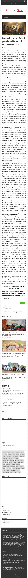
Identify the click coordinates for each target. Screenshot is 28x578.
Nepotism (21, 466)
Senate (8, 470)
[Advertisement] (14, 488)
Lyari (17, 466)
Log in (4, 508)
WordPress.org (6, 514)
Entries (6, 510)
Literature (18, 464)
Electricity (17, 460)
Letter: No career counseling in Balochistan (13, 307)
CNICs (17, 454)
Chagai (9, 454)
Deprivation (9, 456)
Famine (21, 460)
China (13, 454)
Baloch (13, 452)
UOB (11, 472)
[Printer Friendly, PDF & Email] (22, 303)
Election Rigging (6, 460)
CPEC (4, 456)
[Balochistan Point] (14, 11)
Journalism (8, 464)
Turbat (18, 470)
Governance (5, 462)
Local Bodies (12, 466)
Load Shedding (6, 466)
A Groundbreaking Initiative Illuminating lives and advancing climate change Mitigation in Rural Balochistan (13, 334)
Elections (12, 460)
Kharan (13, 464)
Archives (4, 521)
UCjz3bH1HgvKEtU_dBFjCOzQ (10, 567)
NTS (4, 468)
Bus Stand (5, 454)
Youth (19, 472)
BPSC (22, 452)
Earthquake (5, 458)
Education (16, 458)
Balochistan (18, 452)
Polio (10, 468)
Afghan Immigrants (6, 452)
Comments (7, 512)
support (13, 569)
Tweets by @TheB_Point (8, 445)
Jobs (4, 464)
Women (14, 472)
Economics (11, 458)
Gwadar (10, 462)
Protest (13, 468)
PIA (6, 468)
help (7, 563)
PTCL (4, 470)
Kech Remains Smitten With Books (11, 407)
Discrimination (21, 456)
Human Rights (20, 462)
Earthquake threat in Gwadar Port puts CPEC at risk (13, 311)
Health (15, 462)
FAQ (14, 568)
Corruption (22, 454)
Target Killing (13, 470)
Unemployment (6, 472)
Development (15, 456)
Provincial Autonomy (20, 468)
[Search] (24, 1)
